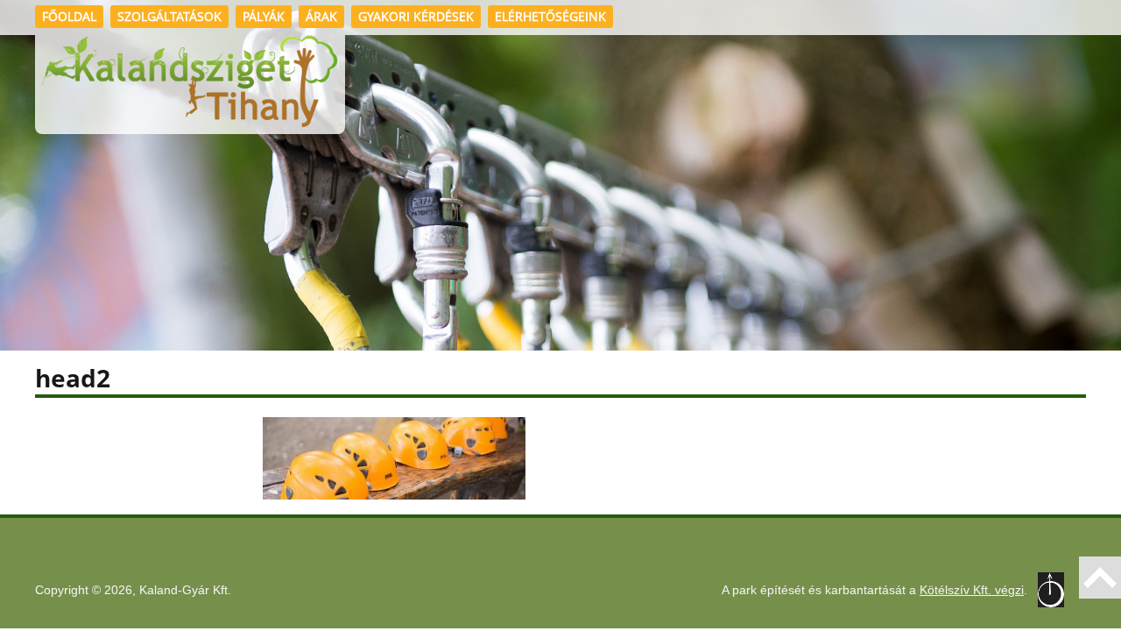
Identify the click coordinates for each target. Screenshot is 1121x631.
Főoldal (69, 16)
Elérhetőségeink (550, 16)
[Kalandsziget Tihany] (190, 84)
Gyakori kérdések (416, 16)
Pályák (264, 16)
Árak (321, 16)
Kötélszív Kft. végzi (972, 590)
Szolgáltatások (169, 16)
